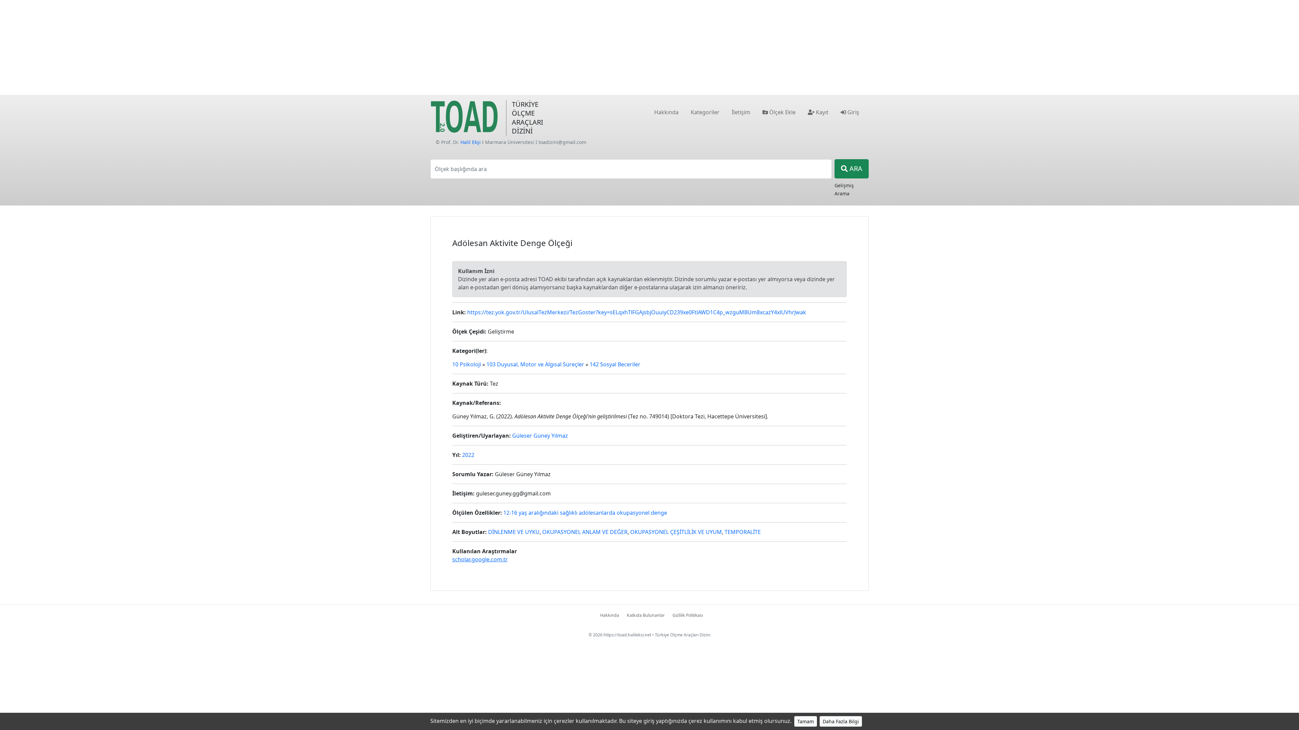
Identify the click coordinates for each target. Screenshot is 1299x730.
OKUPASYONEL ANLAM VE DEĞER (585, 532)
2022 (468, 455)
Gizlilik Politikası (688, 615)
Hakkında (609, 615)
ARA (855, 168)
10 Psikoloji (466, 364)
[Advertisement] (649, 47)
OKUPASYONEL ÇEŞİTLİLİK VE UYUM (676, 532)
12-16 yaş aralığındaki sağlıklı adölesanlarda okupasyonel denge (585, 512)
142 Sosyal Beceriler (615, 364)
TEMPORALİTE (743, 532)
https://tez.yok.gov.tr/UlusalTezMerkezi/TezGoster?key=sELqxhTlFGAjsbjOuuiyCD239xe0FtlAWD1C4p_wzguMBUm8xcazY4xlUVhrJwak (636, 312)
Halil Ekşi (470, 142)
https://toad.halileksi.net (627, 635)
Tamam (805, 721)
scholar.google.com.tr (480, 559)
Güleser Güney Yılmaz (540, 435)
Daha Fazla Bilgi (841, 721)
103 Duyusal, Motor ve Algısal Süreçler (535, 364)
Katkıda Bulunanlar (646, 615)
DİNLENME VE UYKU (514, 532)
